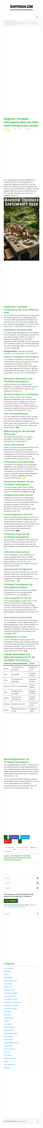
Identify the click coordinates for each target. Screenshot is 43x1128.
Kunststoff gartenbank (11, 1043)
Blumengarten (8, 977)
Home (6, 21)
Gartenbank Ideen (9, 996)
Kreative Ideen (8, 1040)
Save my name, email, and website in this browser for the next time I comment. (19, 895)
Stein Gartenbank (9, 1064)
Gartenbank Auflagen (10, 993)
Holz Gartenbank (9, 1027)
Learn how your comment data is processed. (20, 906)
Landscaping (8, 1046)
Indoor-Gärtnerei (9, 1030)
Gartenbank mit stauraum (12, 1002)
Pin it (8, 841)
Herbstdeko (7, 1024)
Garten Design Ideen (10, 981)
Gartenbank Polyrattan (11, 1005)
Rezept (6, 1061)
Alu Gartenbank (9, 968)
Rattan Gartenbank (10, 1058)
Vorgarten (7, 1067)
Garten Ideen (8, 984)
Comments (10, 847)
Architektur (7, 971)
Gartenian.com (22, 1121)
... (14, 841)
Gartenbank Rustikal (10, 1008)
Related (9, 851)
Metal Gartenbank (9, 1049)
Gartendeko (12, 21)
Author (34, 847)
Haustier (6, 1021)
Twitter (25, 837)
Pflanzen (6, 1052)
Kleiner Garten (8, 1036)
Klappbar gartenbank (10, 1033)
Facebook (14, 837)
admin (7, 129)
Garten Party (8, 987)
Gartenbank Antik (9, 990)
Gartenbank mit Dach (11, 999)
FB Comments (23, 847)
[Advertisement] (21, 49)
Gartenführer (8, 1015)
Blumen (6, 974)
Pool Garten (8, 1055)
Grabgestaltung (9, 1018)
